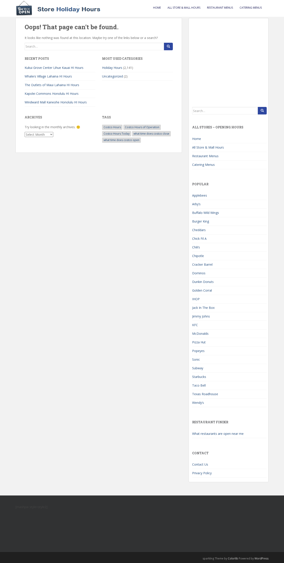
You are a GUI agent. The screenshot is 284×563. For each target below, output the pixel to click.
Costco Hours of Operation (142, 127)
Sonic (196, 359)
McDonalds (200, 333)
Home (157, 8)
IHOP (196, 299)
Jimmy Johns (201, 316)
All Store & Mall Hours (184, 8)
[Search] (168, 46)
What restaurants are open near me (218, 433)
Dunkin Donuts (203, 282)
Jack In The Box (203, 308)
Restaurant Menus (220, 8)
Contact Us (200, 464)
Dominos (198, 273)
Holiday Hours (112, 68)
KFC (195, 325)
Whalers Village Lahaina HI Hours (48, 76)
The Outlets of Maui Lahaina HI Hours (52, 85)
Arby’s (196, 204)
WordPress (261, 558)
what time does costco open (121, 140)
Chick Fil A (199, 238)
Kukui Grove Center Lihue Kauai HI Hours (54, 68)
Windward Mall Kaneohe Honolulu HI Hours (56, 102)
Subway (197, 368)
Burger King (200, 221)
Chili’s (196, 247)
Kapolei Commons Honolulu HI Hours (52, 93)
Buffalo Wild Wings (205, 213)
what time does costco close (151, 133)
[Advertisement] (229, 60)
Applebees (199, 195)
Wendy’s (198, 402)
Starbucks (199, 377)
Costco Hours (112, 127)
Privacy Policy (202, 473)
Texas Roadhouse (205, 394)
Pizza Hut (199, 342)
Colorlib (233, 558)
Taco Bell (199, 385)
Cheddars (199, 230)
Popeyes (198, 351)
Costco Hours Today (117, 133)
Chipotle (198, 256)
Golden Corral (202, 290)
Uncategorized (112, 76)
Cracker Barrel (202, 264)
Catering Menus (251, 8)
